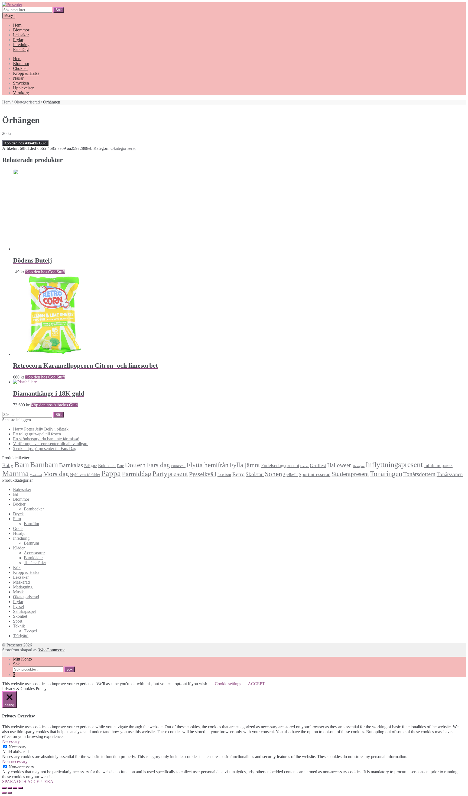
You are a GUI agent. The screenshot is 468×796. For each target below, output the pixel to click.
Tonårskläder (35, 562)
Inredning (21, 44)
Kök (17, 567)
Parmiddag (136, 473)
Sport (17, 621)
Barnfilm (31, 523)
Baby (7, 465)
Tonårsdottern (419, 474)
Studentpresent (350, 474)
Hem (17, 25)
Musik (18, 592)
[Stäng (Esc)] (4, 788)
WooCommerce (51, 650)
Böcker (19, 504)
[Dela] (10, 788)
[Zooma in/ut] (20, 788)
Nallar (18, 78)
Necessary (17, 747)
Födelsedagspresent (280, 465)
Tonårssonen (450, 474)
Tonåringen (386, 474)
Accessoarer (34, 553)
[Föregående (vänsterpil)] (4, 793)
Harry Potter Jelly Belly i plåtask (41, 429)
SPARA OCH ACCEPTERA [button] (27, 781)
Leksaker (21, 35)
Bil (15, 494)
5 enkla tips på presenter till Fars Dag (44, 448)
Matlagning (22, 587)
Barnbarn (44, 464)
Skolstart (255, 474)
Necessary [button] (11, 741)
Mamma (15, 473)
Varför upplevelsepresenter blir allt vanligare (50, 443)
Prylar (18, 39)
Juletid (448, 466)
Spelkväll (290, 475)
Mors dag (56, 473)
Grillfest (318, 465)
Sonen (273, 473)
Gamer (304, 466)
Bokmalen (107, 465)
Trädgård (20, 635)
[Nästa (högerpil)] (10, 793)
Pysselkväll (202, 474)
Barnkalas (71, 465)
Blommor (21, 30)
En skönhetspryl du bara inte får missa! (46, 438)
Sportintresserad (314, 474)
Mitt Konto (22, 659)
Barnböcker (34, 509)
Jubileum (432, 465)
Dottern (135, 464)
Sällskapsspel (24, 611)
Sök (59, 10)
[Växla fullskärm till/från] (15, 788)
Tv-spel (30, 631)
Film (17, 518)
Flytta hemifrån (208, 464)
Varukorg (21, 92)
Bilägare (90, 466)
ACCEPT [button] (256, 683)
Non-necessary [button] (15, 761)
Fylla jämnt (245, 464)
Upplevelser (23, 88)
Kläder (19, 548)
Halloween (339, 465)
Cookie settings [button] (228, 683)
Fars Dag (21, 49)
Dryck (18, 514)
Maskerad (36, 475)
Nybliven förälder (85, 474)
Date (120, 466)
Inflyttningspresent (394, 464)
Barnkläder (33, 557)
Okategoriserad (27, 102)
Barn (21, 464)
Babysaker (22, 489)
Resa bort (224, 475)
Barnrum (31, 543)
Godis (18, 528)
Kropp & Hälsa (26, 73)
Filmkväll (178, 466)
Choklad (20, 68)
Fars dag (158, 464)
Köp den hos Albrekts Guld (25, 143)
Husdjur (20, 533)
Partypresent (170, 474)
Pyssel (18, 606)
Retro (238, 474)
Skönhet (20, 616)
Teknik (19, 626)
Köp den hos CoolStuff (45, 272)
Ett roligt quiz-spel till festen (37, 434)
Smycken (21, 83)
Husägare (359, 466)
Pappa (111, 473)
